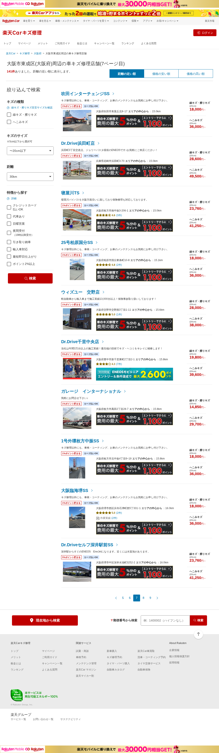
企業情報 (174, 650)
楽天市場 (209, 20)
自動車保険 (144, 669)
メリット (43, 43)
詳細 (13, 198)
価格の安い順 (161, 73)
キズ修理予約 (114, 657)
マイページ (24, 43)
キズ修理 (24, 53)
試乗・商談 (82, 651)
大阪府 (37, 53)
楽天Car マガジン (86, 669)
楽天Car (10, 53)
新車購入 (112, 651)
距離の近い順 (127, 73)
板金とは (82, 43)
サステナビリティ (70, 719)
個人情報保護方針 (179, 656)
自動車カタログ (116, 669)
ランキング (127, 43)
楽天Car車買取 (146, 651)
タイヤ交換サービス (149, 663)
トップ (7, 43)
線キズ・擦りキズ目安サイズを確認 (31, 107)
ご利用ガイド (62, 43)
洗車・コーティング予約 (152, 657)
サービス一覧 (18, 719)
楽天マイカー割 (85, 675)
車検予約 (81, 657)
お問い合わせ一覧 (43, 719)
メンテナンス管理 (86, 663)
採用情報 (174, 662)
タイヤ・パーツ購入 (118, 663)
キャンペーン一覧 (104, 43)
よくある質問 (148, 43)
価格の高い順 (196, 73)
